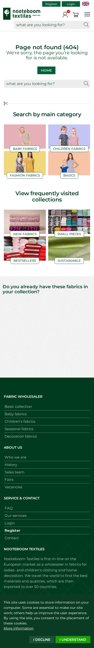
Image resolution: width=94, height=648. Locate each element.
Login (71, 4)
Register (51, 4)
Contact (12, 538)
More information (19, 628)
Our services (16, 515)
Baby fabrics (16, 414)
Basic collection (18, 406)
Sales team (14, 472)
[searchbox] (52, 25)
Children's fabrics (20, 421)
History (11, 464)
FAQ (9, 508)
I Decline (41, 639)
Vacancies (13, 487)
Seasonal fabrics (19, 429)
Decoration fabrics (21, 436)
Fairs (9, 479)
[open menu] (87, 14)
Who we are (15, 457)
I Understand (73, 639)
